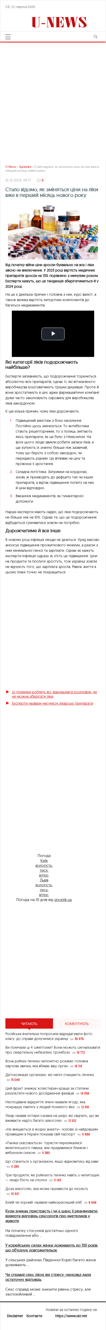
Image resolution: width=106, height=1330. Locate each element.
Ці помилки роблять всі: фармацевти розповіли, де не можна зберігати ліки (54, 694)
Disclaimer (15, 1316)
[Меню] (8, 36)
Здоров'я (25, 167)
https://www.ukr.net (71, 1316)
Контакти (34, 1316)
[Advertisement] (53, 960)
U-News (10, 167)
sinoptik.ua (63, 899)
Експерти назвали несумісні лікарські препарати (52, 703)
